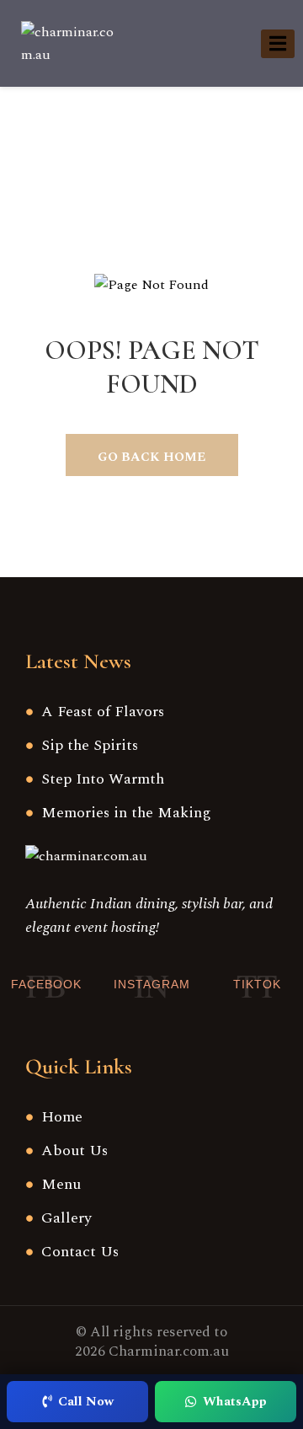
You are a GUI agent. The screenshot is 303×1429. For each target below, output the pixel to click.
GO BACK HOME (151, 457)
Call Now (86, 1401)
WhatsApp (235, 1401)
